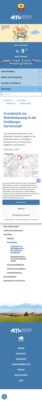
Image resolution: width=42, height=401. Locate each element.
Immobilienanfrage (14, 273)
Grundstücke (25, 103)
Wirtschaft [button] (6, 89)
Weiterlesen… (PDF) (11, 149)
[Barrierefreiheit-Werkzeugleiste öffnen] (4, 396)
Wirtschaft (22, 100)
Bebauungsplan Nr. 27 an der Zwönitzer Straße (18, 259)
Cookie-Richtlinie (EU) (21, 364)
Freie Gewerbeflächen (15, 265)
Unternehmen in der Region (14, 281)
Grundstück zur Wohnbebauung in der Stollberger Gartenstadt (17, 249)
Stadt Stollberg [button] (8, 71)
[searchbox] (21, 94)
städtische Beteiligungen (13, 230)
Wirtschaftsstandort (11, 226)
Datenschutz (21, 359)
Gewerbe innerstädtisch (16, 269)
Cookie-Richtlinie (9, 219)
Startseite (8, 100)
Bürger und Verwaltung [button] (11, 77)
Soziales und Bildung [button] (10, 83)
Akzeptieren (21, 202)
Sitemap (21, 369)
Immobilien (10, 103)
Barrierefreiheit (21, 375)
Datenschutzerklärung (23, 219)
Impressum (34, 219)
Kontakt (21, 348)
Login (21, 380)
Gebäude (10, 238)
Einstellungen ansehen (21, 215)
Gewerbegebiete (10, 277)
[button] (38, 180)
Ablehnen (21, 209)
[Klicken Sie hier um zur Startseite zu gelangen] (21, 8)
